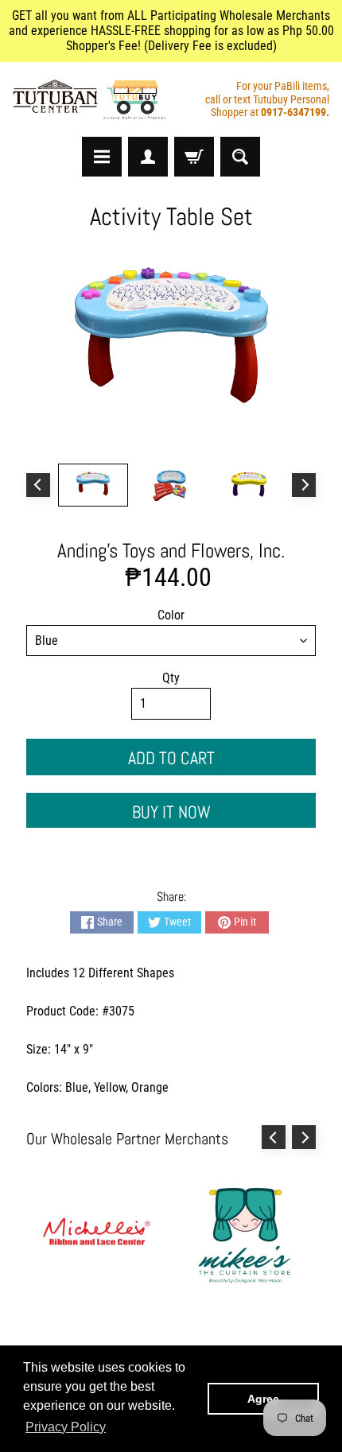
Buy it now (171, 812)
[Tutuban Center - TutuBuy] (92, 100)
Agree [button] (263, 1398)
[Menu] (102, 157)
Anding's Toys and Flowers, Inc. (171, 550)
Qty (171, 677)
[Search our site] (240, 157)
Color (171, 615)
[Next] (304, 485)
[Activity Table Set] (93, 485)
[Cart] (194, 157)
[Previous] (38, 485)
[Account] (148, 157)
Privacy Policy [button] (65, 1427)
